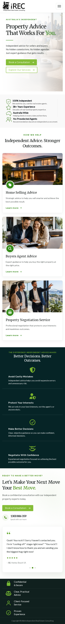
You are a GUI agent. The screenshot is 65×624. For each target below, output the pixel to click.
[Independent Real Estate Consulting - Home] (13, 6)
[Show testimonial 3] (35, 567)
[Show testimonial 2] (32, 567)
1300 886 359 (18, 516)
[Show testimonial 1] (30, 567)
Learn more (12, 208)
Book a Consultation (20, 62)
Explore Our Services (20, 70)
